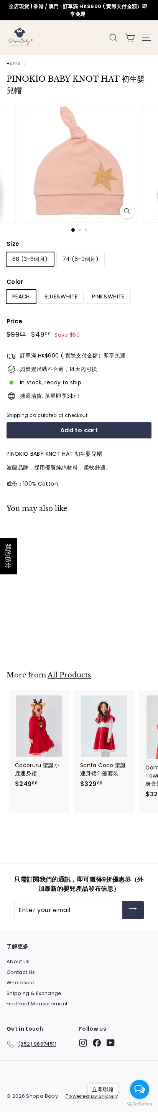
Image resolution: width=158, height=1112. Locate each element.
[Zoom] (127, 211)
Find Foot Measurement (37, 1003)
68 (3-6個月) (30, 259)
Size (13, 244)
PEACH (21, 296)
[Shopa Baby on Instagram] (83, 1043)
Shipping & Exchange (34, 993)
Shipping (17, 415)
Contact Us (21, 972)
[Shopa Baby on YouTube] (111, 1043)
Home (13, 64)
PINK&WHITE (108, 296)
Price (15, 321)
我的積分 (8, 556)
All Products (69, 674)
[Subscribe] (133, 910)
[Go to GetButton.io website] (139, 1104)
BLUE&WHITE (61, 296)
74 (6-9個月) (81, 259)
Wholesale (21, 982)
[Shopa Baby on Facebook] (97, 1043)
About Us (18, 961)
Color (15, 282)
